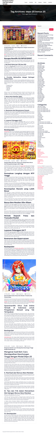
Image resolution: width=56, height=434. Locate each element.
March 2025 (40, 77)
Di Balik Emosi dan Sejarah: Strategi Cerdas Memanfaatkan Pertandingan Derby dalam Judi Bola (45, 36)
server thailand (40, 182)
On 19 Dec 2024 (7, 160)
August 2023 (40, 100)
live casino (40, 115)
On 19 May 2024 (7, 294)
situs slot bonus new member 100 (45, 123)
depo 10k (39, 149)
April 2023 (40, 101)
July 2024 (40, 88)
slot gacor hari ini (41, 137)
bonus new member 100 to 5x (44, 111)
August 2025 (40, 71)
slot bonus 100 (41, 129)
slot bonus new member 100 (44, 132)
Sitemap (40, 2)
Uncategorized (20, 294)
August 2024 (40, 87)
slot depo (39, 155)
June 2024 (40, 89)
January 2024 (41, 94)
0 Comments (24, 45)
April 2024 (40, 92)
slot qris (39, 138)
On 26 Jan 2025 (7, 45)
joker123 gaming (40, 152)
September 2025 (41, 70)
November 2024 (41, 83)
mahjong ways (40, 159)
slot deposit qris (40, 188)
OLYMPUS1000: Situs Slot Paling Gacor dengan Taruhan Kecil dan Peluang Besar (19, 48)
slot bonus (12, 358)
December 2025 (41, 66)
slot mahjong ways (41, 175)
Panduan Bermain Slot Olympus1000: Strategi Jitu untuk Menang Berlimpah (45, 40)
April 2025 (40, 76)
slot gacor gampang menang (43, 156)
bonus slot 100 (40, 163)
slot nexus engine (41, 186)
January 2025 (41, 80)
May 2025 (40, 75)
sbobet (39, 120)
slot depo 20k (40, 135)
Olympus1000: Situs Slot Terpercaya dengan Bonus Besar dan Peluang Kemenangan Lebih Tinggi (18, 163)
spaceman (40, 144)
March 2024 (40, 93)
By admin (13, 45)
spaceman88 (40, 145)
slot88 (39, 141)
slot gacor (40, 136)
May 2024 (40, 90)
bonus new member (42, 107)
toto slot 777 (40, 154)
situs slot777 (40, 179)
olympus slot (40, 180)
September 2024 (41, 85)
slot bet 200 (40, 125)
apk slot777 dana (41, 106)
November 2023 (41, 97)
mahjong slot (40, 116)
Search (39, 26)
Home (19, 14)
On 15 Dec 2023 (7, 346)
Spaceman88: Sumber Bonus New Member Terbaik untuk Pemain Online (18, 296)
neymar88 (40, 118)
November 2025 (41, 67)
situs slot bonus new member (44, 122)
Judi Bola (31, 2)
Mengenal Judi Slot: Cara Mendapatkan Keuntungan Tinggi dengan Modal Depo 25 (18, 348)
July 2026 (40, 64)
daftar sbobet (40, 176)
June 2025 (40, 73)
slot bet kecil (40, 127)
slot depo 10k (40, 133)
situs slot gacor (40, 167)
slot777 (39, 140)
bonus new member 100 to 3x (44, 110)
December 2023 (41, 96)
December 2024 (41, 81)
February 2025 (41, 79)
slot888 (39, 142)
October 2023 (41, 98)
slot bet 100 (23, 165)
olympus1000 (6, 131)
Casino (26, 2)
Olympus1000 (40, 119)
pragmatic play (40, 187)
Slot (35, 2)
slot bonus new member (19, 248)
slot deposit (40, 185)
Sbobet (45, 2)
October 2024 (41, 84)
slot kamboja (40, 181)
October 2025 (41, 68)
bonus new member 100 (43, 108)
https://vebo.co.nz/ (7, 337)
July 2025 (40, 72)
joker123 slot (40, 178)
